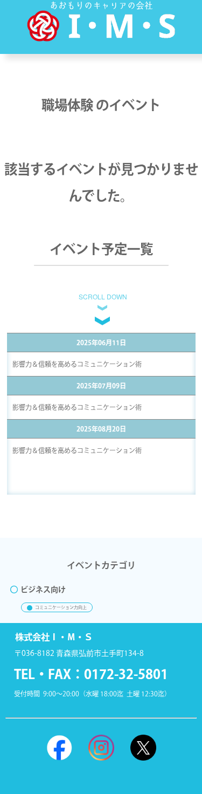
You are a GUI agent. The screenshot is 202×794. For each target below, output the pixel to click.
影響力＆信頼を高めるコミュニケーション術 (77, 364)
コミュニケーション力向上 (61, 607)
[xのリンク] (143, 748)
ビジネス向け (43, 589)
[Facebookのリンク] (59, 748)
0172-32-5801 (126, 674)
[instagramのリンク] (101, 748)
